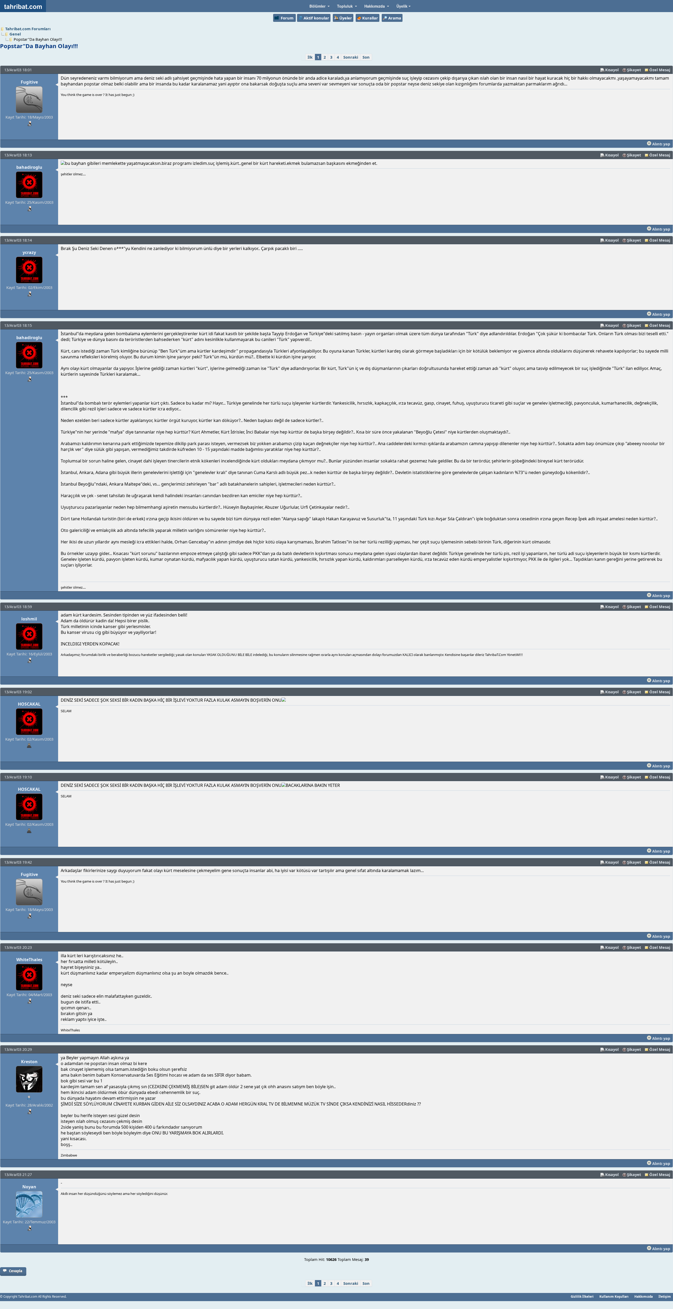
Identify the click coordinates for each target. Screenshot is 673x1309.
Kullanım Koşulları (614, 1296)
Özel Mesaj (659, 69)
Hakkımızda (643, 1296)
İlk (310, 57)
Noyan (29, 1187)
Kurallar (370, 18)
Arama (394, 18)
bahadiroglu (29, 167)
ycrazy (29, 252)
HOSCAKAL (29, 704)
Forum (287, 18)
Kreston (29, 1061)
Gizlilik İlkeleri (582, 1296)
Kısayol (612, 69)
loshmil (29, 619)
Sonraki (350, 57)
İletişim (665, 1296)
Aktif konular (316, 18)
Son (366, 57)
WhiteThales (29, 959)
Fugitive (29, 82)
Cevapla (15, 1271)
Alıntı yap (660, 143)
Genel (15, 34)
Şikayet (634, 69)
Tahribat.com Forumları (27, 28)
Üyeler (345, 18)
